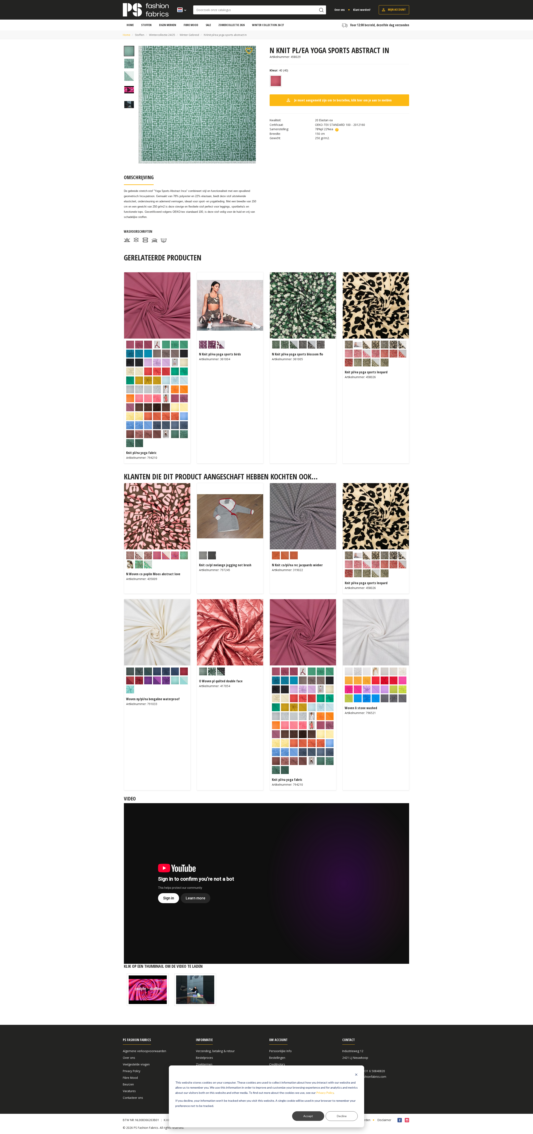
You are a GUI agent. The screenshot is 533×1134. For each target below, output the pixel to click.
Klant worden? (361, 10)
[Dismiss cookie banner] (356, 1074)
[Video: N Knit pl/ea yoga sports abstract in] (148, 990)
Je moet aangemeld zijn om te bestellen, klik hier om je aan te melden (339, 100)
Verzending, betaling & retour (215, 1051)
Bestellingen (277, 1058)
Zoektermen (204, 1064)
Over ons (339, 10)
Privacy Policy (325, 1092)
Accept (308, 1116)
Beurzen (128, 1084)
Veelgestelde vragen (136, 1064)
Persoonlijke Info (280, 1051)
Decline (342, 1116)
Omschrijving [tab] (139, 177)
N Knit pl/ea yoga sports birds (220, 354)
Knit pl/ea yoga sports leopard (366, 372)
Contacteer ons (133, 1098)
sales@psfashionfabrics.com (367, 1076)
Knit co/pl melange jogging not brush (225, 565)
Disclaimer (384, 1120)
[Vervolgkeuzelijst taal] (180, 10)
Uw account (278, 1040)
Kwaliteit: (275, 120)
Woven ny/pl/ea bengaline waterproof (153, 699)
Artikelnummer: (280, 57)
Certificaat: (276, 124)
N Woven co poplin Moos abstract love (153, 574)
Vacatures (129, 1091)
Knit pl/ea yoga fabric (141, 452)
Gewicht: (275, 138)
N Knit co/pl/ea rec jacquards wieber (297, 565)
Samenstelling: (279, 129)
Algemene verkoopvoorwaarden (144, 1051)
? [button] (336, 129)
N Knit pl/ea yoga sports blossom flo (297, 354)
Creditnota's (277, 1064)
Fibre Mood (130, 1078)
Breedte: (275, 133)
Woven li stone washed (361, 708)
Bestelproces (204, 1058)
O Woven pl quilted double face (221, 681)
